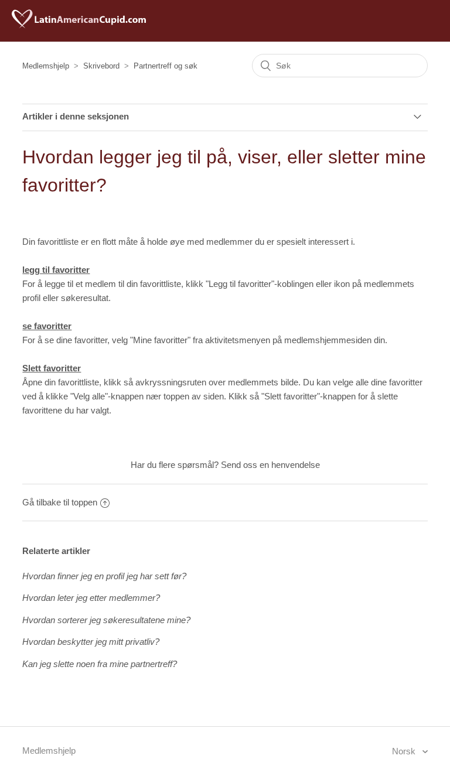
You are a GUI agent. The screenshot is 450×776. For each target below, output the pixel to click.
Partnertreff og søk (165, 65)
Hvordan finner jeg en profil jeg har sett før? (104, 576)
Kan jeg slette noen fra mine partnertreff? (99, 664)
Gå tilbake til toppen (59, 502)
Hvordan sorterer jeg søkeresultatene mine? (106, 620)
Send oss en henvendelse (270, 465)
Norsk (405, 751)
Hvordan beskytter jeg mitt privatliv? (90, 642)
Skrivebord (101, 65)
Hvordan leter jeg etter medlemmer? (91, 598)
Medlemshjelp (45, 65)
